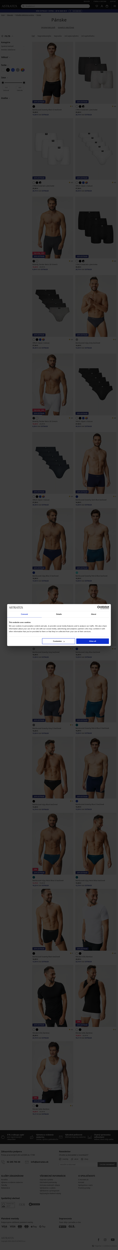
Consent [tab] (24, 614)
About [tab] (93, 614)
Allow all (92, 641)
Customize (57, 641)
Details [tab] (59, 614)
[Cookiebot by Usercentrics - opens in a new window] (99, 607)
